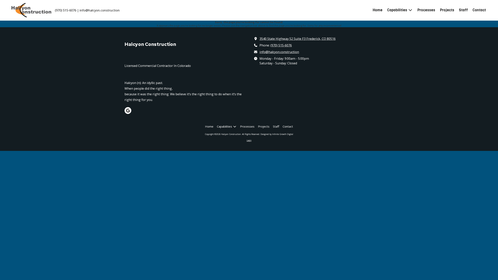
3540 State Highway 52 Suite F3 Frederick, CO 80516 (298, 39)
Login (249, 140)
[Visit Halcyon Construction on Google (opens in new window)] (127, 110)
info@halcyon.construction (279, 52)
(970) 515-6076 (281, 45)
